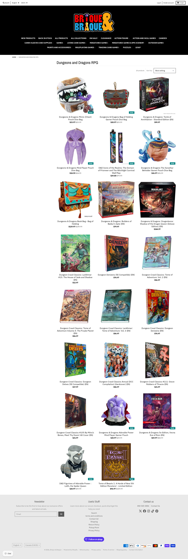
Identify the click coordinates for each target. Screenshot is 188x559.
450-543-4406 (143, 506)
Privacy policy (96, 550)
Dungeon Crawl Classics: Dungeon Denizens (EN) (157, 329)
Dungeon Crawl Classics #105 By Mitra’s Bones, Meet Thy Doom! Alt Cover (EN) (75, 433)
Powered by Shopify (71, 550)
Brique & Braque (56, 550)
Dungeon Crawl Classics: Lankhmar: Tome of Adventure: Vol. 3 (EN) (116, 329)
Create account (168, 3)
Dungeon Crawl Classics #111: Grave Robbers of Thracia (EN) (157, 382)
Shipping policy (122, 550)
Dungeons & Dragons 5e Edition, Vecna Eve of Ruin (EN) (157, 433)
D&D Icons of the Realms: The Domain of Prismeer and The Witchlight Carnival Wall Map (116, 170)
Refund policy (84, 550)
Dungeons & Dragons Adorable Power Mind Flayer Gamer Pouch (116, 433)
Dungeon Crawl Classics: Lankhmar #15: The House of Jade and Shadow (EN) (75, 277)
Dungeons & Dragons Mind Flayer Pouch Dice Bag (75, 169)
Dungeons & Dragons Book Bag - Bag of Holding (75, 222)
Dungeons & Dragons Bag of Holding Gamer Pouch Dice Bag (116, 118)
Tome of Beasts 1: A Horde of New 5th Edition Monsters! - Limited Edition (116, 484)
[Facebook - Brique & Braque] (144, 511)
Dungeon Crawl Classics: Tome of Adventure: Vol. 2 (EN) (157, 276)
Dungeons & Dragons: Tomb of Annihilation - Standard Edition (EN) (157, 118)
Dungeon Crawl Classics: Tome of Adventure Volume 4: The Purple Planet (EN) (75, 331)
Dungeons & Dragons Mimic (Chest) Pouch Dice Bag (75, 118)
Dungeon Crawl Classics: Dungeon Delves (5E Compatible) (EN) (75, 382)
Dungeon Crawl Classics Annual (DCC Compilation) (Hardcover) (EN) (116, 382)
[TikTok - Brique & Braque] (152, 511)
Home (14, 57)
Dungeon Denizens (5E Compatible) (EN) (116, 274)
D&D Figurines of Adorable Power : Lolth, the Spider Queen (75, 484)
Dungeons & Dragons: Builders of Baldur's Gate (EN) (116, 222)
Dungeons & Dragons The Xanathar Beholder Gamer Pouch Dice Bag (157, 169)
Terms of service (108, 550)
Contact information (136, 550)
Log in (159, 3)
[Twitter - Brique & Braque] (140, 511)
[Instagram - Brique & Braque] (148, 511)
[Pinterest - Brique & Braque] (156, 511)
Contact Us (155, 506)
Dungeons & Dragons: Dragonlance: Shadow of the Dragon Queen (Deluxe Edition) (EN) (157, 224)
